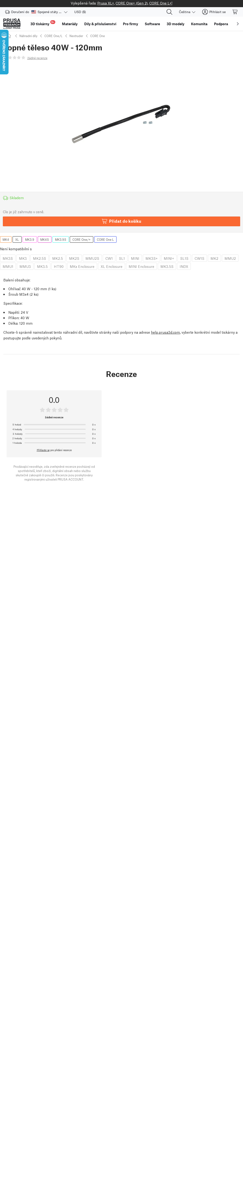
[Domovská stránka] (9, 36)
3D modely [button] (175, 24)
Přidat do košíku (125, 221)
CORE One (97, 36)
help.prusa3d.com (165, 332)
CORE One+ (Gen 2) (132, 2)
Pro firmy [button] (130, 24)
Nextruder (76, 36)
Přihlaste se (43, 450)
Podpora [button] (221, 24)
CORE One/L (53, 36)
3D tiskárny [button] (42, 23)
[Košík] (235, 12)
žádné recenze (37, 58)
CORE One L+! (160, 2)
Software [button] (152, 24)
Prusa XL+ (105, 2)
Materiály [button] (70, 24)
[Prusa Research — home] (12, 23)
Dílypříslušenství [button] (100, 24)
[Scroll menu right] (238, 24)
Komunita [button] (199, 24)
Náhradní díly (28, 36)
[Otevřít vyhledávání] (169, 12)
